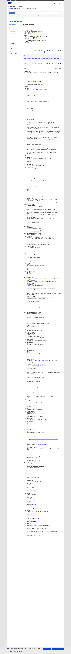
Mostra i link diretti (14, 33)
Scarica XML (13, 31)
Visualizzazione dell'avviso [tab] (12, 24)
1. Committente (11, 43)
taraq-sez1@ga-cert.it (32, 504)
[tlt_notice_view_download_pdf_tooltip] (24, 58)
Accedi (56, 3)
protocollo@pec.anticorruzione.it (34, 518)
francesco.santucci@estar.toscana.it (32, 37)
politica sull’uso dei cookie (22, 649)
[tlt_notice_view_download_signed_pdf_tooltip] (44, 52)
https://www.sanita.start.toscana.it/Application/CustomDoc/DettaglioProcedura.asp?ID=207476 (43, 202)
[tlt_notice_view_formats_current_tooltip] (60, 68)
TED (8, 18)
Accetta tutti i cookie (47, 648)
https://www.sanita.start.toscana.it (41, 286)
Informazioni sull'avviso (13, 53)
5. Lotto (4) (11, 48)
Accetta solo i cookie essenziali (57, 648)
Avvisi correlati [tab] (10, 26)
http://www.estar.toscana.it (38, 488)
